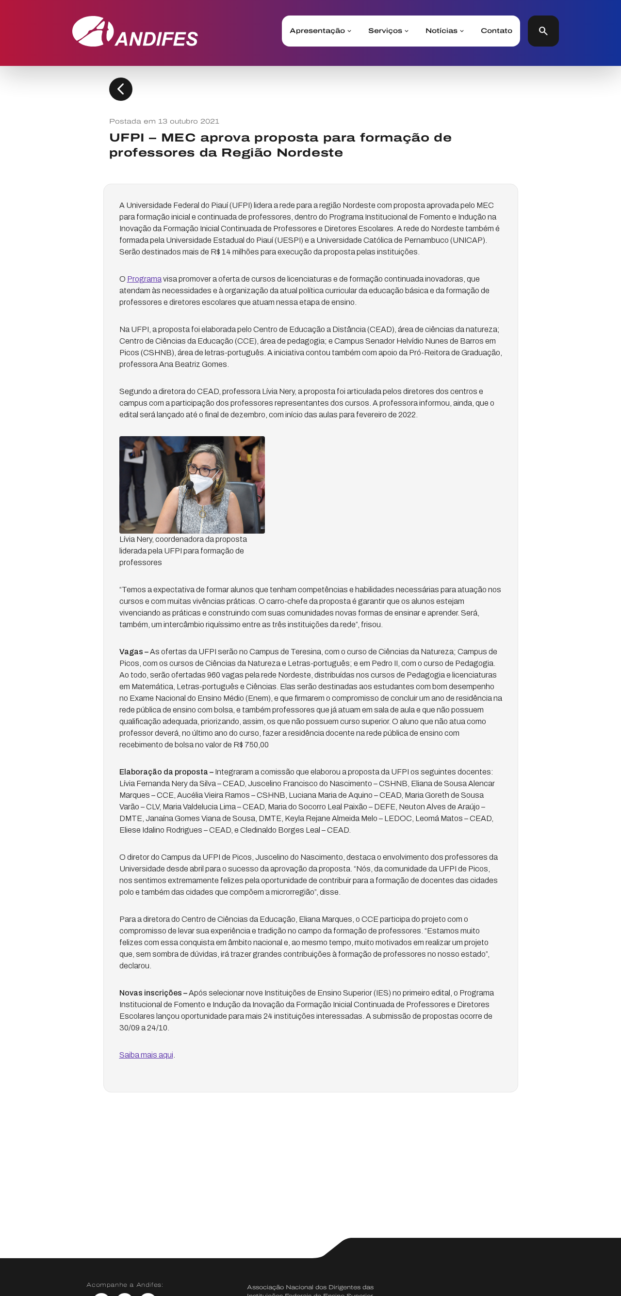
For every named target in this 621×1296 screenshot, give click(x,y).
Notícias (441, 31)
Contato (496, 31)
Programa (144, 279)
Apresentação (317, 31)
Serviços (385, 31)
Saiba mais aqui (146, 1055)
